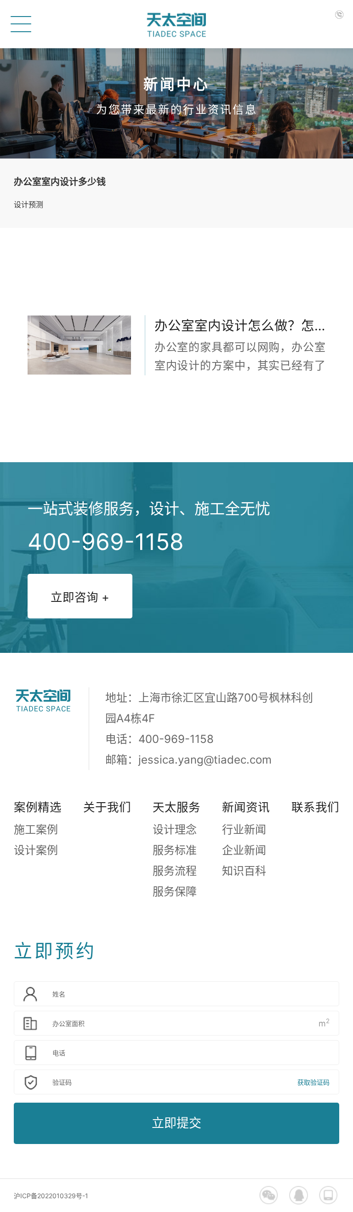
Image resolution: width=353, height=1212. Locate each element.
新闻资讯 (246, 807)
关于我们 (107, 807)
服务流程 (175, 871)
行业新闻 (244, 829)
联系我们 (315, 807)
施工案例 (36, 829)
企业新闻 (244, 850)
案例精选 (38, 807)
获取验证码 (313, 1082)
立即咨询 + (80, 597)
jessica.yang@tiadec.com (205, 759)
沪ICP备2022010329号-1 (51, 1196)
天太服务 (176, 807)
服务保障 (175, 891)
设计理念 (175, 829)
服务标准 (175, 850)
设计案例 (36, 850)
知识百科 (244, 871)
